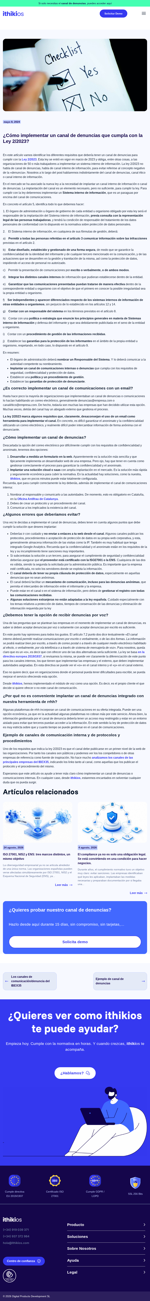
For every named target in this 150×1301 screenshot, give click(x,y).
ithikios (15, 478)
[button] (144, 13)
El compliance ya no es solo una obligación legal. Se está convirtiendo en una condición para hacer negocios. (112, 859)
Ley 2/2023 (29, 159)
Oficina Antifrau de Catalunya (37, 498)
